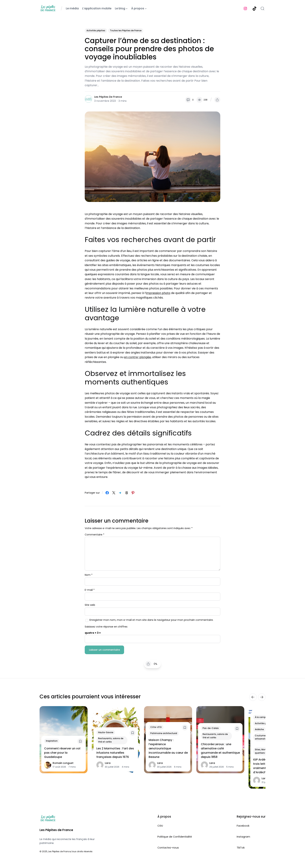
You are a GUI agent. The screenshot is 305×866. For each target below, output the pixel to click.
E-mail (90, 590)
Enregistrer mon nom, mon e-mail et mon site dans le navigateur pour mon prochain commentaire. (151, 620)
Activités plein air (264, 723)
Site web (90, 605)
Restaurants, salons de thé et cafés (110, 740)
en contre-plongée (137, 357)
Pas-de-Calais (211, 728)
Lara (107, 763)
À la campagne (263, 717)
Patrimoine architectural (163, 733)
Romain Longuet (63, 763)
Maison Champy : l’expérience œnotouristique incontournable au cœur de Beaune (168, 748)
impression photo (158, 293)
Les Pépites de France (108, 97)
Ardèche (259, 729)
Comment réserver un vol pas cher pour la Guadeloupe (62, 752)
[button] (217, 100)
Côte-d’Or (156, 727)
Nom (88, 575)
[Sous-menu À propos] (146, 8)
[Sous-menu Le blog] (127, 8)
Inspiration (52, 740)
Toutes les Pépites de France (126, 30)
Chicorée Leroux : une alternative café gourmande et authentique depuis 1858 (220, 750)
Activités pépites (95, 30)
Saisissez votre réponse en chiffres (106, 626)
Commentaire (94, 534)
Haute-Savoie (105, 732)
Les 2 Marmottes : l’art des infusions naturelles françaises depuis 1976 (115, 752)
